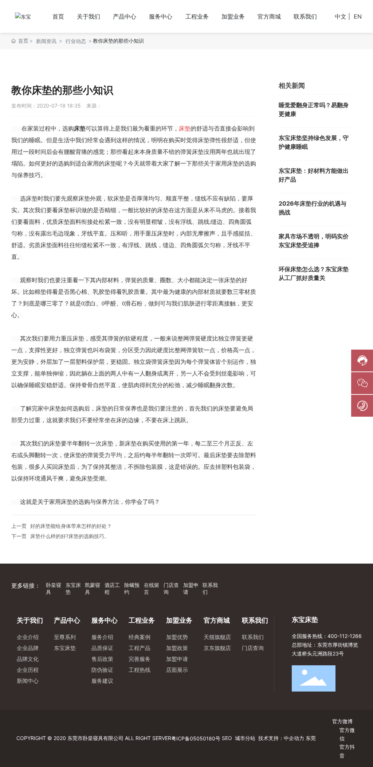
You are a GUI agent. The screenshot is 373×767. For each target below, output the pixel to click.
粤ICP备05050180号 (195, 738)
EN (358, 16)
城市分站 (245, 738)
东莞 (311, 738)
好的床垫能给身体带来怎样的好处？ (71, 526)
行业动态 (76, 41)
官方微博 (342, 721)
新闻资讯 (46, 41)
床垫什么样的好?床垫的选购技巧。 (69, 536)
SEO (226, 738)
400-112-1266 (344, 636)
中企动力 (294, 738)
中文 (340, 16)
